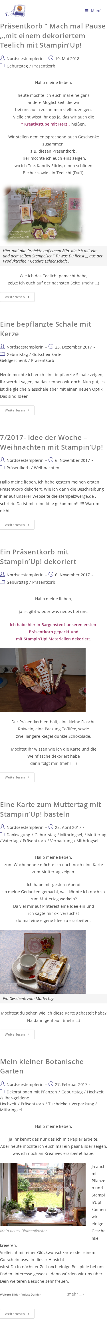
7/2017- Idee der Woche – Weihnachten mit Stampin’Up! (51, 442)
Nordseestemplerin (25, 58)
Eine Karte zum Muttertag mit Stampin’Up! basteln (50, 809)
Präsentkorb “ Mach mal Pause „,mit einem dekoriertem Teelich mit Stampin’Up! (53, 35)
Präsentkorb (43, 66)
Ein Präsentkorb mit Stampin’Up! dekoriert (38, 556)
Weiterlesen (20, 295)
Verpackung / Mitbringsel (74, 840)
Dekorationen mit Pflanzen (32, 1092)
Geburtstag (17, 66)
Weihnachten (46, 467)
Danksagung (18, 834)
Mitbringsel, (71, 834)
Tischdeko (57, 1103)
